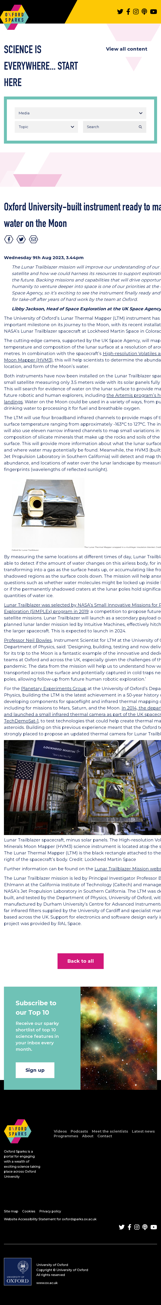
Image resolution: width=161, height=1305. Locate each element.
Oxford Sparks (14, 15)
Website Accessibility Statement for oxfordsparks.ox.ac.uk (50, 1219)
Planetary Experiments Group (53, 688)
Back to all (80, 961)
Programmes (66, 1136)
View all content (126, 49)
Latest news (143, 1131)
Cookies (28, 1211)
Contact (104, 1136)
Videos (60, 1131)
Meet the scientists (110, 1131)
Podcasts (79, 1131)
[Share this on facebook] (9, 239)
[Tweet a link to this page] (21, 239)
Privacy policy (50, 1211)
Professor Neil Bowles (28, 640)
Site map (11, 1211)
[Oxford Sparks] (17, 1147)
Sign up (35, 1070)
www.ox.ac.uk (47, 1283)
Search (140, 127)
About (87, 1136)
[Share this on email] (33, 239)
